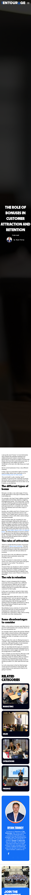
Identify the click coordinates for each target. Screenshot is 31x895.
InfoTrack (22, 840)
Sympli (14, 840)
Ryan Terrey (20, 240)
